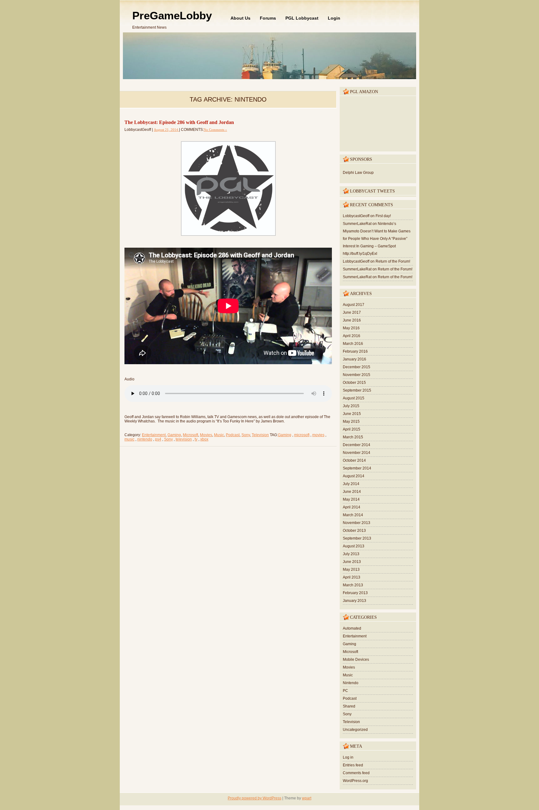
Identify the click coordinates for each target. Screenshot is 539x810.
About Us (240, 18)
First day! (383, 216)
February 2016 (355, 351)
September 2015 (357, 390)
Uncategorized (355, 729)
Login (334, 18)
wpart (306, 798)
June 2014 (352, 491)
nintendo (144, 439)
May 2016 (351, 328)
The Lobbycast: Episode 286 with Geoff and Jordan (179, 122)
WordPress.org (355, 781)
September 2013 (357, 538)
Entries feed (353, 765)
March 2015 (353, 437)
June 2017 (352, 312)
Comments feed (356, 773)
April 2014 (351, 507)
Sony (245, 435)
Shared (349, 706)
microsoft (301, 435)
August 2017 (353, 305)
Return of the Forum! (393, 261)
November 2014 (356, 452)
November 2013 (356, 523)
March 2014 (353, 515)
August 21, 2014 (166, 129)
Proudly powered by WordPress (254, 798)
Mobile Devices (356, 659)
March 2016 (353, 343)
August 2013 (353, 546)
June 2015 (352, 414)
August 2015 (353, 398)
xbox (204, 439)
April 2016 (351, 336)
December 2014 (356, 445)
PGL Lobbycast (301, 18)
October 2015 (354, 382)
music (129, 439)
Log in (348, 757)
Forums (268, 18)
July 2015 (351, 406)
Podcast (233, 435)
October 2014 (354, 460)
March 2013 (353, 585)
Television (260, 435)
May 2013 (351, 569)
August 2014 (353, 476)
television (184, 439)
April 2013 (351, 577)
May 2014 (351, 499)
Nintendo (350, 683)
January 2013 (354, 600)
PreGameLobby (172, 15)
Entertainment (154, 435)
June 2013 (352, 562)
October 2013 (354, 530)
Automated (352, 628)
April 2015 (351, 429)
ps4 (158, 439)
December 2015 (356, 367)
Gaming (174, 435)
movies (318, 435)
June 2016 (352, 320)
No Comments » (215, 129)
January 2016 (354, 359)
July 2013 (351, 554)
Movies (206, 435)
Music (219, 435)
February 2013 (355, 593)
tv (196, 439)
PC (345, 690)
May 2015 (351, 421)
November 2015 (356, 375)
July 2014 (351, 484)
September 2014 (357, 468)
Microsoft (190, 435)
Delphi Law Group (358, 172)
